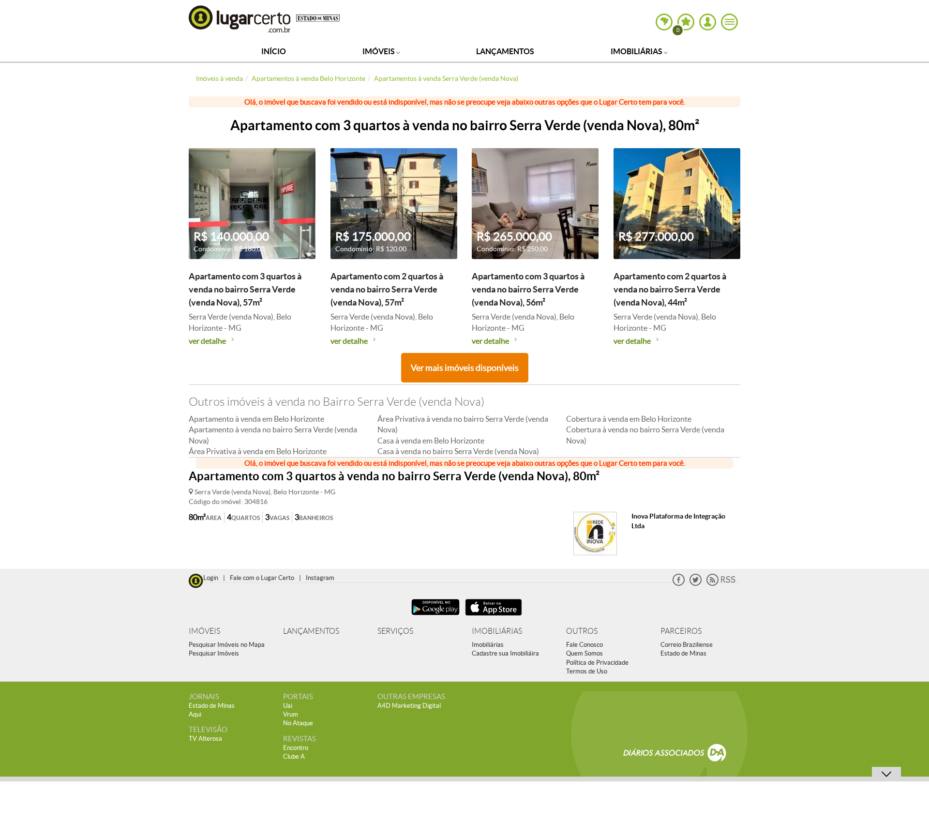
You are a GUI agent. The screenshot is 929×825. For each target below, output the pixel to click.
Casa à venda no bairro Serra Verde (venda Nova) (458, 451)
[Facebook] (679, 583)
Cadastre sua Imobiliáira (505, 653)
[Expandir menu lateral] (729, 22)
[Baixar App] (435, 616)
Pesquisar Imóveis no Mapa (227, 644)
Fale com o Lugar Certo (262, 577)
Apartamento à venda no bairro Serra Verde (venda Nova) (273, 434)
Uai (287, 705)
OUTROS (582, 631)
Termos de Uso (586, 671)
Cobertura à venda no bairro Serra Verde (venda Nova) (645, 434)
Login (210, 577)
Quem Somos (584, 653)
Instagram (320, 577)
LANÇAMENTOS (311, 631)
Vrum (290, 714)
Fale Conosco (584, 644)
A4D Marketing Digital (409, 705)
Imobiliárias (637, 51)
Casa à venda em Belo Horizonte (430, 440)
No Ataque (298, 723)
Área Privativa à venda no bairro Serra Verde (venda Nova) (462, 424)
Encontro (295, 747)
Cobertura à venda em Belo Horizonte (628, 418)
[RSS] (720, 583)
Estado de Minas (683, 653)
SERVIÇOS (395, 631)
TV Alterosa (205, 738)
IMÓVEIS (204, 631)
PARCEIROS (681, 631)
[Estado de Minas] (318, 17)
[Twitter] (695, 583)
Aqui (195, 714)
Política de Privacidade (597, 662)
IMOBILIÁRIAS (497, 631)
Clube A (294, 756)
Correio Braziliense (686, 644)
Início (273, 51)
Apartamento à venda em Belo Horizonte (256, 418)
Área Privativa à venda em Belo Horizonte (258, 451)
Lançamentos (505, 51)
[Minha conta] (707, 22)
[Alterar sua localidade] (664, 22)
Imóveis (379, 51)
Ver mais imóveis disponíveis (465, 368)
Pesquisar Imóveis (214, 653)
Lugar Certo (240, 18)
